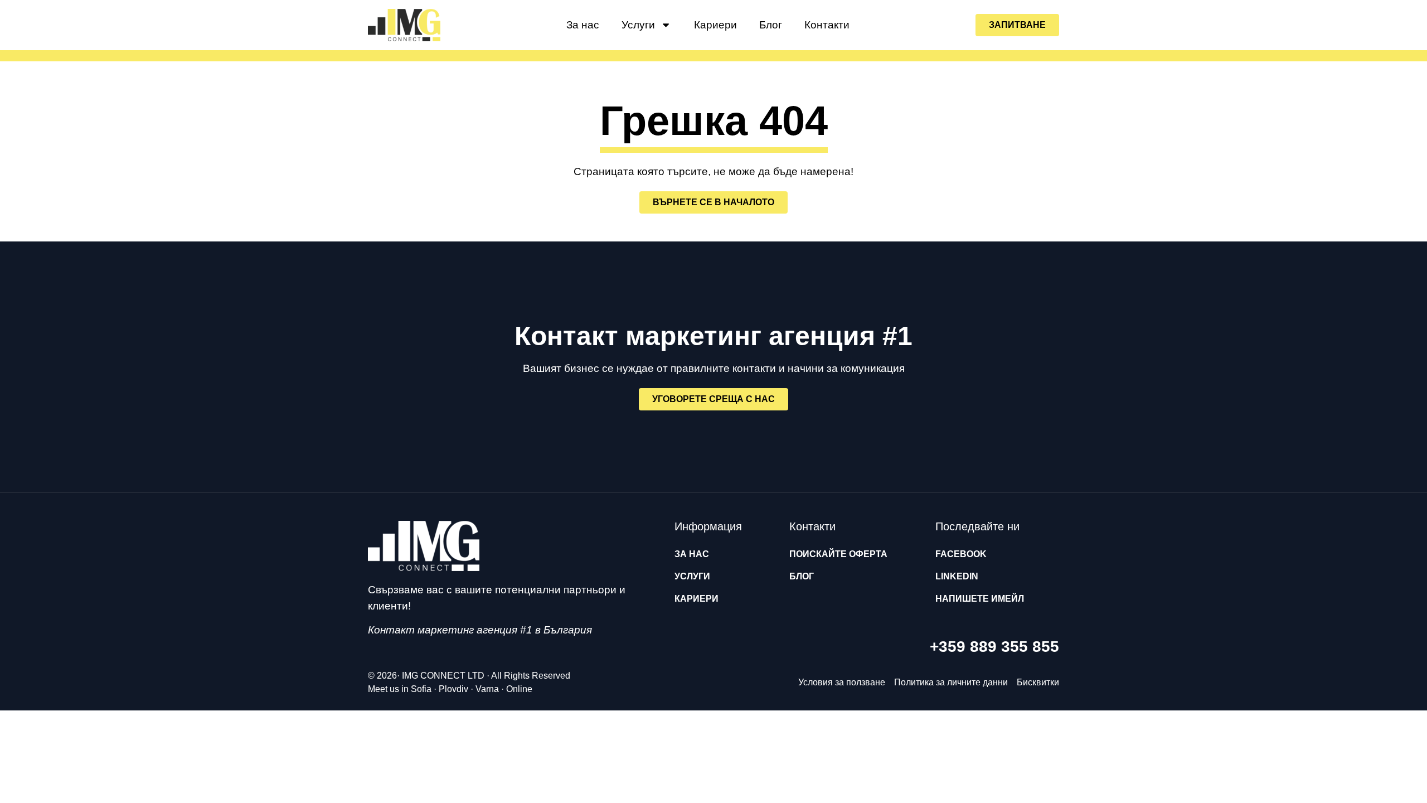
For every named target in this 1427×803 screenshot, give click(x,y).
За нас (582, 25)
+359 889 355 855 (994, 646)
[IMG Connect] (423, 546)
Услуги (638, 25)
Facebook (961, 554)
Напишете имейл (979, 598)
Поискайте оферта (838, 554)
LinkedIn (956, 576)
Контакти (827, 25)
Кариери (715, 25)
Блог (770, 25)
